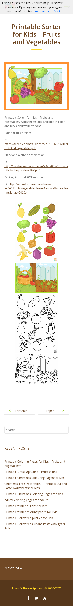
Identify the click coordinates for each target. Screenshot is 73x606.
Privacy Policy (13, 568)
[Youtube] (44, 599)
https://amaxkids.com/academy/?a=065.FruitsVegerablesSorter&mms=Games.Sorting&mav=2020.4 (36, 188)
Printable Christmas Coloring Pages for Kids (33, 494)
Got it (57, 11)
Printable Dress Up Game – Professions (30, 472)
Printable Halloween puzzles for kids (28, 518)
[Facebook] (28, 599)
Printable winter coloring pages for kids (30, 512)
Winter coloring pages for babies (26, 500)
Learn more (41, 11)
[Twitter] (36, 599)
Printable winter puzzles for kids (25, 506)
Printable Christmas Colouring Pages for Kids (34, 478)
